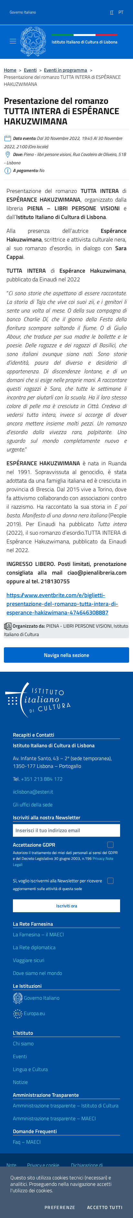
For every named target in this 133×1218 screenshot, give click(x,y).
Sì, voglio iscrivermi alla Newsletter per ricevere (57, 880)
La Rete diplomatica (34, 947)
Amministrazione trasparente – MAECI (54, 1118)
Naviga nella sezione (66, 655)
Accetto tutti (105, 1207)
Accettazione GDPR (34, 845)
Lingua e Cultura (30, 1069)
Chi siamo (23, 1043)
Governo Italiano (23, 12)
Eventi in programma (65, 70)
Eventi (30, 70)
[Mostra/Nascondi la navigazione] (13, 41)
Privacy (99, 858)
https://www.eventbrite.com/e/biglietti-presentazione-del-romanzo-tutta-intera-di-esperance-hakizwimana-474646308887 (62, 604)
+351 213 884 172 (42, 779)
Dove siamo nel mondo (37, 973)
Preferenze (60, 1207)
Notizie (20, 1082)
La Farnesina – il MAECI (38, 934)
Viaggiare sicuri (28, 960)
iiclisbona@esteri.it (33, 791)
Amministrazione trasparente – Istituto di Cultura (65, 1105)
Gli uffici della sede (33, 804)
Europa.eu (34, 1013)
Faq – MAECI (27, 1142)
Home (10, 70)
